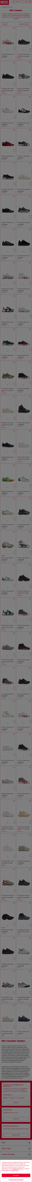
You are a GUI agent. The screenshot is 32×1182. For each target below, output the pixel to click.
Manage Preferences (18, 1168)
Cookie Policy (14, 1170)
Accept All (16, 1175)
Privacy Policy (5, 1170)
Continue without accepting (16, 1179)
